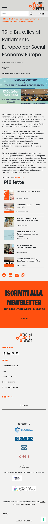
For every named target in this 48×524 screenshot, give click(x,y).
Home (4, 19)
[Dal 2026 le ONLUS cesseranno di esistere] (29, 250)
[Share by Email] (17, 276)
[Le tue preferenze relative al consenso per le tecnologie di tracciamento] (43, 519)
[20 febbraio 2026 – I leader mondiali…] (29, 209)
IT (40, 14)
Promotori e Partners (10, 366)
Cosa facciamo (8, 382)
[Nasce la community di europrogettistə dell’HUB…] (29, 223)
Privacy (5, 514)
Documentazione (9, 376)
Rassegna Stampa (10, 387)
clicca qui (19, 177)
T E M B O (28, 521)
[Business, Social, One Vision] (29, 196)
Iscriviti (24, 318)
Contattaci (24, 405)
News (11, 19)
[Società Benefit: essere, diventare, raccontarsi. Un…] (29, 263)
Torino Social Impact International (29, 503)
